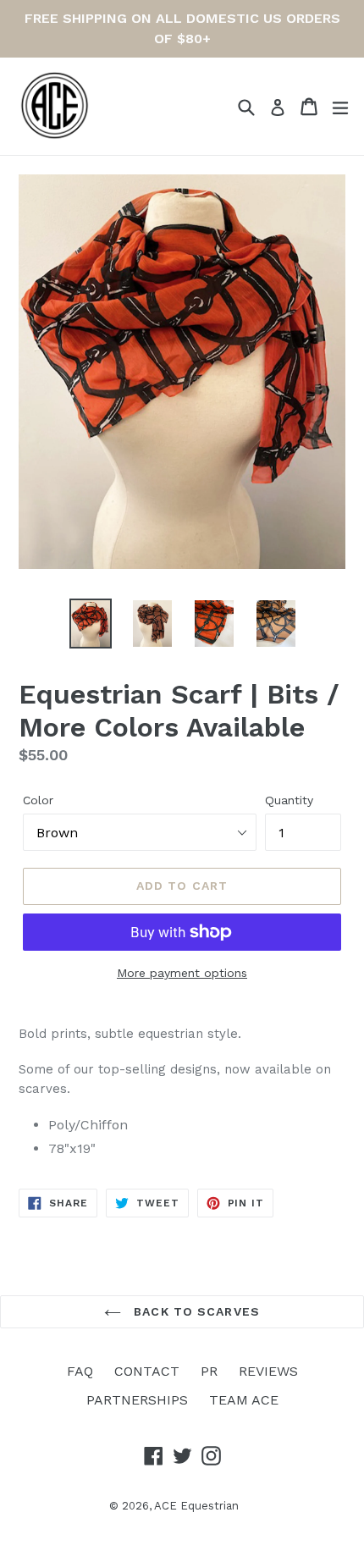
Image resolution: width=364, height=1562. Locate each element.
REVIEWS (268, 1371)
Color (38, 800)
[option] (90, 624)
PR (209, 1371)
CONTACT (146, 1371)
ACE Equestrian (196, 1505)
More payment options (182, 973)
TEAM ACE (244, 1400)
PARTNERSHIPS (137, 1400)
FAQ (80, 1371)
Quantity (289, 800)
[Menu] (340, 107)
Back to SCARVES (195, 1311)
